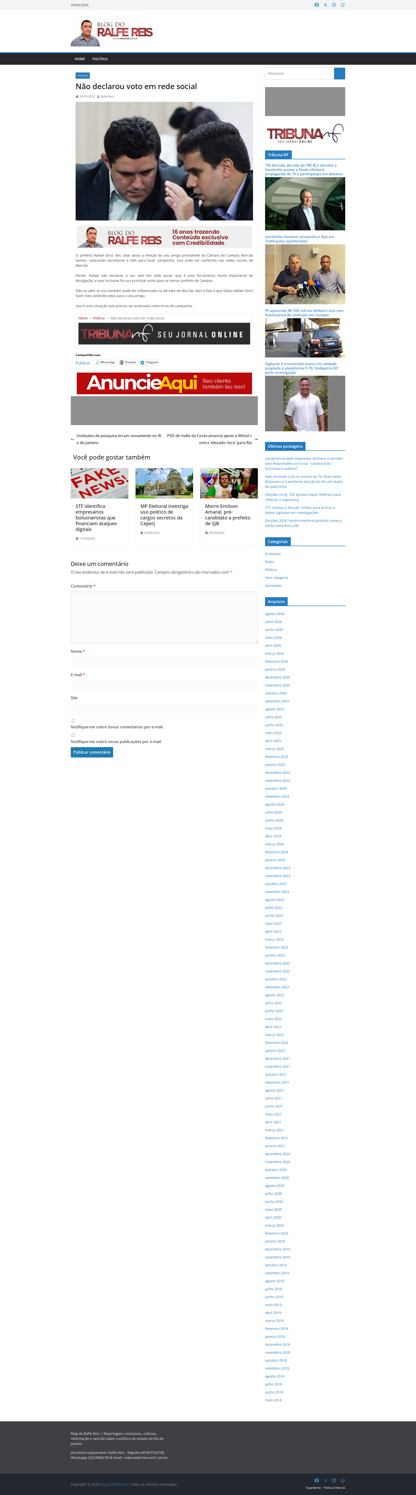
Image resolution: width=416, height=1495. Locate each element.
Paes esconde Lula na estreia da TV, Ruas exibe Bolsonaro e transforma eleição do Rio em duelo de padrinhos (304, 481)
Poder (269, 561)
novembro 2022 (277, 971)
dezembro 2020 (277, 1154)
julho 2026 (273, 621)
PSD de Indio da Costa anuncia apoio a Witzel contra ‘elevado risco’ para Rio (209, 439)
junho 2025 (274, 725)
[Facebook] (316, 5)
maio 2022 (273, 1018)
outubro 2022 (276, 979)
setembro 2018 (277, 1368)
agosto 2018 (274, 1376)
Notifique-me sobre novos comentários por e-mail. (117, 727)
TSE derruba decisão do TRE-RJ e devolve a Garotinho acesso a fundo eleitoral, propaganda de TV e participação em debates (304, 169)
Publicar (83, 362)
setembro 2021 (277, 1082)
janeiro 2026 (275, 669)
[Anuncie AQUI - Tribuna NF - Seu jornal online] (164, 376)
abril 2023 (273, 931)
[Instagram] (334, 5)
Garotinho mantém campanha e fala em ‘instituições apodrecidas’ (299, 238)
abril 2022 (273, 1026)
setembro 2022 (277, 987)
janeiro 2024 (275, 860)
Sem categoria (276, 577)
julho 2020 (273, 1193)
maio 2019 (273, 1304)
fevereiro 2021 (276, 1138)
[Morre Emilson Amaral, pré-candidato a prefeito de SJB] (229, 471)
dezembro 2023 (277, 868)
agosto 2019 (274, 1281)
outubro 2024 (276, 788)
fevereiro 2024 (276, 852)
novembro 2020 (277, 1161)
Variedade (273, 585)
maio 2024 (273, 828)
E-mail (78, 674)
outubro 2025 (276, 693)
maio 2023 (273, 923)
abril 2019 (273, 1312)
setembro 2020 (277, 1177)
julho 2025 (273, 717)
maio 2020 (273, 1209)
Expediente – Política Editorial (325, 1488)
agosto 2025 (274, 709)
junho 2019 (274, 1296)
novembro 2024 (277, 780)
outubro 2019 (276, 1265)
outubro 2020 (276, 1169)
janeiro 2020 (275, 1241)
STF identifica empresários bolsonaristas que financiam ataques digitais (96, 517)
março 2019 (274, 1320)
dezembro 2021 (277, 1058)
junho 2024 (274, 820)
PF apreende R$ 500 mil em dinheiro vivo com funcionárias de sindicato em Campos (304, 312)
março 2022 (274, 1034)
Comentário (83, 586)
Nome (78, 651)
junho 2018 (274, 1392)
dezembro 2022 (277, 963)
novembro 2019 (277, 1257)
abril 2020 (273, 1217)
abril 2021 (273, 1122)
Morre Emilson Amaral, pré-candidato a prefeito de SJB (227, 515)
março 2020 (274, 1225)
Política (100, 59)
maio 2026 (273, 637)
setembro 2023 (277, 891)
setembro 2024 (277, 796)
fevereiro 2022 (276, 1042)
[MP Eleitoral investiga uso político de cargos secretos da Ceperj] (164, 471)
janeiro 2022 (275, 1050)
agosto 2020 (274, 1185)
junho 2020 (274, 1201)
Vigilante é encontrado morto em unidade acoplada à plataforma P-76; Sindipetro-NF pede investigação (301, 368)
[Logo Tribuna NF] (305, 133)
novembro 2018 (277, 1352)
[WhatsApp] (342, 5)
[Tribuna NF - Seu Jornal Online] (164, 324)
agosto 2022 (274, 995)
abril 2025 (273, 740)
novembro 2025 (277, 685)
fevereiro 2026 (276, 661)
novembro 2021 (277, 1066)
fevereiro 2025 (276, 756)
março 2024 (274, 844)
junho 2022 (274, 1011)
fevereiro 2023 (276, 947)
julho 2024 (273, 812)
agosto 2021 (274, 1090)
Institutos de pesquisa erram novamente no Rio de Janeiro (119, 439)
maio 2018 (273, 1400)
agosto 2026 (274, 613)
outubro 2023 (276, 883)
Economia (273, 553)
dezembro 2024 (277, 772)
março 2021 (274, 1130)
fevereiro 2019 (276, 1328)
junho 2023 (274, 915)
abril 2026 (273, 645)
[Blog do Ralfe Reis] (112, 31)
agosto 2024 (274, 804)
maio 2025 (273, 733)
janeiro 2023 (275, 955)
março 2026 (274, 653)
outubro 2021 (276, 1074)
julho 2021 (273, 1098)
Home (80, 59)
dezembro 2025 (277, 677)
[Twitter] (325, 5)
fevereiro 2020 (276, 1233)
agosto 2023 (274, 899)
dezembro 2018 (277, 1344)
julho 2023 (273, 907)
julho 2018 (273, 1384)
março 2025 (274, 748)
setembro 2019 (277, 1273)
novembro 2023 (277, 876)
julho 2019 (273, 1289)
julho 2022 (273, 1003)
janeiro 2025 (275, 764)
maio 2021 (273, 1114)
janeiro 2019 (275, 1336)
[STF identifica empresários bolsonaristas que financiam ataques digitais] (99, 471)
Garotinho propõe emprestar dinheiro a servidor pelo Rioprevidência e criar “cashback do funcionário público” (304, 463)
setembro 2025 (277, 701)
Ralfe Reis (107, 96)
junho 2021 (274, 1106)
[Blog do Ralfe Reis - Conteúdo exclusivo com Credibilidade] (164, 229)
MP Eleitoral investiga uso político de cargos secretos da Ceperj (164, 515)
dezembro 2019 (277, 1249)
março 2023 (274, 939)
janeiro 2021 (275, 1146)
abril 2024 (273, 836)
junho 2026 (274, 629)
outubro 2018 (276, 1360)
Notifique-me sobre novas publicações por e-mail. (116, 741)
